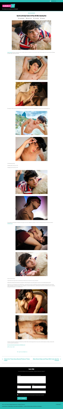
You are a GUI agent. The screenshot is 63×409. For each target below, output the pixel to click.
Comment (19, 375)
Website (18, 389)
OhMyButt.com (10, 223)
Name (18, 385)
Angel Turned (9, 52)
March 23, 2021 (29, 18)
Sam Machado (22, 18)
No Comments (37, 18)
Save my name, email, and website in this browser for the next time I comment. (31, 394)
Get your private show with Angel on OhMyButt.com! (16, 344)
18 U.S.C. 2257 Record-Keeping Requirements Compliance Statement (13, 404)
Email (33, 385)
